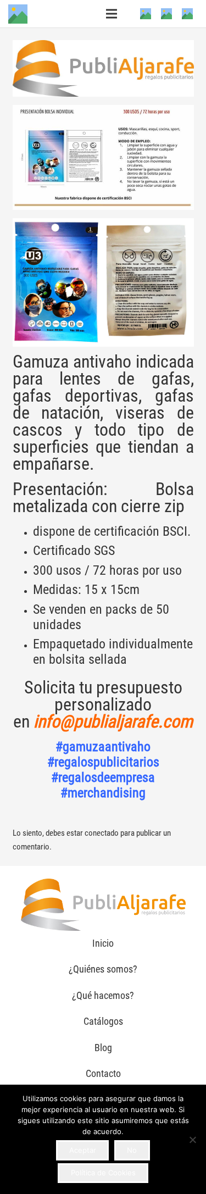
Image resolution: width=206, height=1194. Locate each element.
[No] (192, 1139)
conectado (102, 833)
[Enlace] (17, 14)
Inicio (103, 943)
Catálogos (103, 1021)
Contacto (103, 1073)
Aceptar (82, 1150)
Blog (103, 1047)
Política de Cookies (103, 1172)
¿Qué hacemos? (103, 995)
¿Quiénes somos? (103, 969)
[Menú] (111, 13)
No (132, 1150)
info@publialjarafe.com (113, 721)
